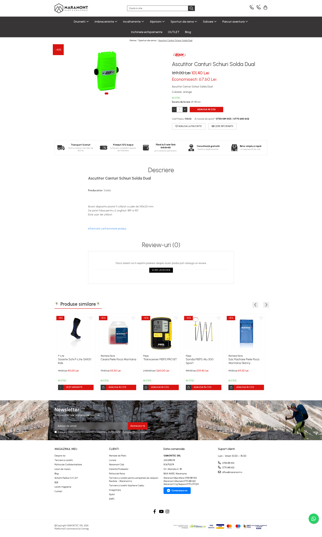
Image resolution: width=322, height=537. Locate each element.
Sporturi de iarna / (148, 40)
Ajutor (112, 494)
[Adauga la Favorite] (91, 318)
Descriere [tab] (161, 170)
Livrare (112, 460)
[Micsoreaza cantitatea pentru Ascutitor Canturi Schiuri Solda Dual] (174, 109)
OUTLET (173, 32)
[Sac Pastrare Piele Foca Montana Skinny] (246, 333)
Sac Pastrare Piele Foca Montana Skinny (243, 361)
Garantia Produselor (118, 469)
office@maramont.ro (232, 472)
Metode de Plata (117, 455)
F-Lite (61, 356)
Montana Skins (108, 356)
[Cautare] (191, 8)
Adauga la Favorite (190, 126)
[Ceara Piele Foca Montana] (118, 333)
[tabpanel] (106, 71)
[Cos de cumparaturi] (264, 7)
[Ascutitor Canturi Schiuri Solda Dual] (106, 71)
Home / (134, 40)
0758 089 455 (228, 463)
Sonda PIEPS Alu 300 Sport (199, 361)
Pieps (146, 356)
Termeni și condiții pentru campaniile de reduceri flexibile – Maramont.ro (133, 479)
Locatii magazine (63, 487)
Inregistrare (115, 490)
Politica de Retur (117, 473)
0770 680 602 (228, 467)
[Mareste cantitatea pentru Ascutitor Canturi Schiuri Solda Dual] (185, 109)
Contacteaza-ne (179, 490)
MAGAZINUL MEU (66, 449)
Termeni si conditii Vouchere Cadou (126, 485)
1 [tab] (106, 93)
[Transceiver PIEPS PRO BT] (161, 333)
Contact (58, 491)
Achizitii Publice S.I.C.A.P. (66, 478)
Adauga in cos (206, 109)
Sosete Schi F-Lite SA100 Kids (74, 361)
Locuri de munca (62, 469)
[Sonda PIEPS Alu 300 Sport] (203, 333)
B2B (56, 482)
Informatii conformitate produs (107, 228)
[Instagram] (167, 512)
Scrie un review (161, 270)
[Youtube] (161, 512)
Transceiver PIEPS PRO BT (160, 359)
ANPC (112, 499)
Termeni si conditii (64, 460)
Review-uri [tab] (161, 245)
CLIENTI (114, 449)
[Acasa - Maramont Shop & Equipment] (71, 8)
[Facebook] (155, 512)
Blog (188, 32)
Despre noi (60, 455)
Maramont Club (116, 464)
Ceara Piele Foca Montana (118, 359)
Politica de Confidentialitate (135, 432)
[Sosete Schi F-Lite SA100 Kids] (76, 333)
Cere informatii (223, 126)
